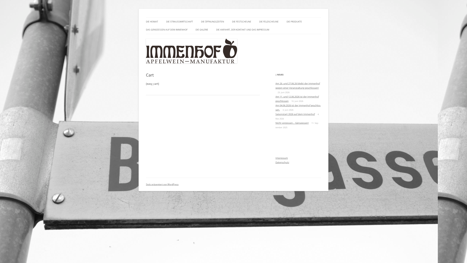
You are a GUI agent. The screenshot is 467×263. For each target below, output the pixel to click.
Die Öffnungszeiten (212, 21)
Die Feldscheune (269, 21)
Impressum (281, 158)
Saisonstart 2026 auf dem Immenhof (295, 114)
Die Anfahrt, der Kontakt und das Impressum (242, 29)
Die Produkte (294, 21)
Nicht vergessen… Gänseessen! (292, 123)
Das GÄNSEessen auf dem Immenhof (167, 29)
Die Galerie (202, 29)
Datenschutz (282, 162)
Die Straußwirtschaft (179, 21)
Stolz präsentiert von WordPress (162, 184)
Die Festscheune (241, 21)
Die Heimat (152, 21)
